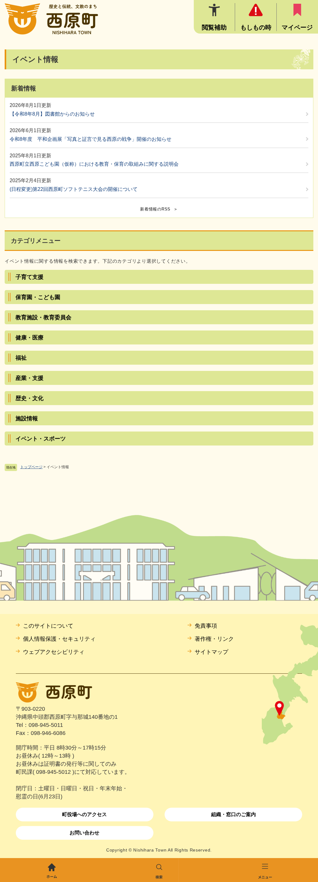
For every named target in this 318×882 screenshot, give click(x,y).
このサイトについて (48, 626)
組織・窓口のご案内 (233, 814)
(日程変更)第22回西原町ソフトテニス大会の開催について (74, 189)
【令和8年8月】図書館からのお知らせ (52, 114)
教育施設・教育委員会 (43, 317)
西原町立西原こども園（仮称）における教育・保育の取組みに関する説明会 (94, 164)
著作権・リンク (214, 639)
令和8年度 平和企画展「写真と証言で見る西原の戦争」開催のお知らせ (90, 139)
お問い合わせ (84, 832)
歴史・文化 (29, 398)
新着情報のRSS (155, 209)
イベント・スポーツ (41, 439)
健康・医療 (29, 338)
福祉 (21, 358)
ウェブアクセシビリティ (53, 652)
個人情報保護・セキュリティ (59, 639)
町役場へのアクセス (84, 814)
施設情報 (27, 418)
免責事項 (206, 626)
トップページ (31, 467)
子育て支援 (29, 277)
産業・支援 (29, 378)
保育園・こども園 (38, 297)
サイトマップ (211, 652)
